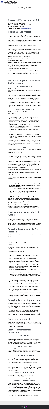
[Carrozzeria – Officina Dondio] (25, 2)
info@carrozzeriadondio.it (26, 28)
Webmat (26, 406)
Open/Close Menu (2, 2)
